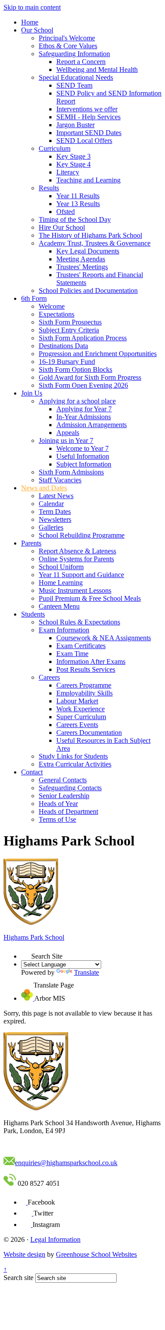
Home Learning (61, 582)
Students (33, 614)
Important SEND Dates (88, 132)
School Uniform (61, 567)
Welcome (52, 306)
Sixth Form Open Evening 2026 (83, 385)
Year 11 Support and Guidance (81, 574)
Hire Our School (62, 227)
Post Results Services (85, 669)
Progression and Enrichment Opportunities (98, 353)
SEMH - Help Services (88, 117)
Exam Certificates (81, 645)
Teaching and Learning (88, 180)
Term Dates (55, 511)
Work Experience (80, 709)
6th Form (34, 298)
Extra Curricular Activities (75, 764)
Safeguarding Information (74, 53)
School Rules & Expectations (79, 622)
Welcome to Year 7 (82, 448)
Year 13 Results (78, 203)
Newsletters (55, 519)
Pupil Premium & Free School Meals (90, 598)
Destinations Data (63, 345)
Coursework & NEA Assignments (103, 638)
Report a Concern (81, 61)
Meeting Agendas (80, 259)
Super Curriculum (81, 716)
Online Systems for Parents (76, 559)
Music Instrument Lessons (75, 590)
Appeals (67, 432)
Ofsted (65, 211)
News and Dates (44, 488)
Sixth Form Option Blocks (75, 369)
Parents (31, 543)
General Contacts (63, 780)
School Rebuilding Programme (82, 535)
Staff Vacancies (60, 480)
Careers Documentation (89, 732)
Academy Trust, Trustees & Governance (94, 243)
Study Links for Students (73, 756)
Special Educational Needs (76, 77)
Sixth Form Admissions (71, 472)
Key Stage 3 (73, 156)
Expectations (56, 314)
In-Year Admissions (83, 417)
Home (29, 22)
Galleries (51, 527)
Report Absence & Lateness (77, 551)
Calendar (51, 503)
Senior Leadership (64, 795)
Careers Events (77, 724)
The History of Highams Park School (90, 235)
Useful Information (82, 456)
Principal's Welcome (67, 38)
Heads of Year (58, 803)
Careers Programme (83, 685)
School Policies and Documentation (88, 290)
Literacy (67, 172)
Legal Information (55, 1239)
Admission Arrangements (91, 424)
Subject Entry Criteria (69, 330)
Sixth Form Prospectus (70, 322)
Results (49, 188)
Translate (86, 972)
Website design (24, 1254)
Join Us (31, 393)
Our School (37, 30)
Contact (32, 772)
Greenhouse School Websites (96, 1254)
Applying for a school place (77, 401)
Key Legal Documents (87, 251)
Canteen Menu (59, 606)
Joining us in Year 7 (66, 440)
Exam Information (64, 630)
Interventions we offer (86, 109)
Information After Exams (90, 661)
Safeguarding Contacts (70, 788)
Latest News (56, 495)
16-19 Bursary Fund (67, 361)
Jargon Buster (75, 124)
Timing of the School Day (75, 219)
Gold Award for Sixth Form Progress (90, 377)
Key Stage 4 (73, 164)
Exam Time (72, 653)
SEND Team (74, 85)
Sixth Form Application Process (83, 338)
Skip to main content (32, 7)
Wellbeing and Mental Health (97, 69)
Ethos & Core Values (68, 46)
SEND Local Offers (84, 140)
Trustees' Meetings (82, 267)
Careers (49, 677)
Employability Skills (84, 693)
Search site (18, 1277)
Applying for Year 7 (84, 409)
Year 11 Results (77, 196)
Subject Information (83, 464)
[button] (26, 953)
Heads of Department (68, 811)
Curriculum (54, 148)
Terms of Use (57, 819)
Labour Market (77, 701)
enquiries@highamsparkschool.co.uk (66, 1162)
